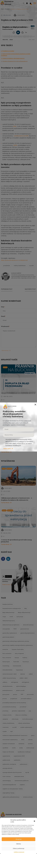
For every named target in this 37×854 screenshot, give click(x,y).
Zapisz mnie (7, 448)
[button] (34, 821)
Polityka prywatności (19, 852)
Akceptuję (18, 839)
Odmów (18, 844)
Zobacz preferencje (18, 848)
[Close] (35, 404)
